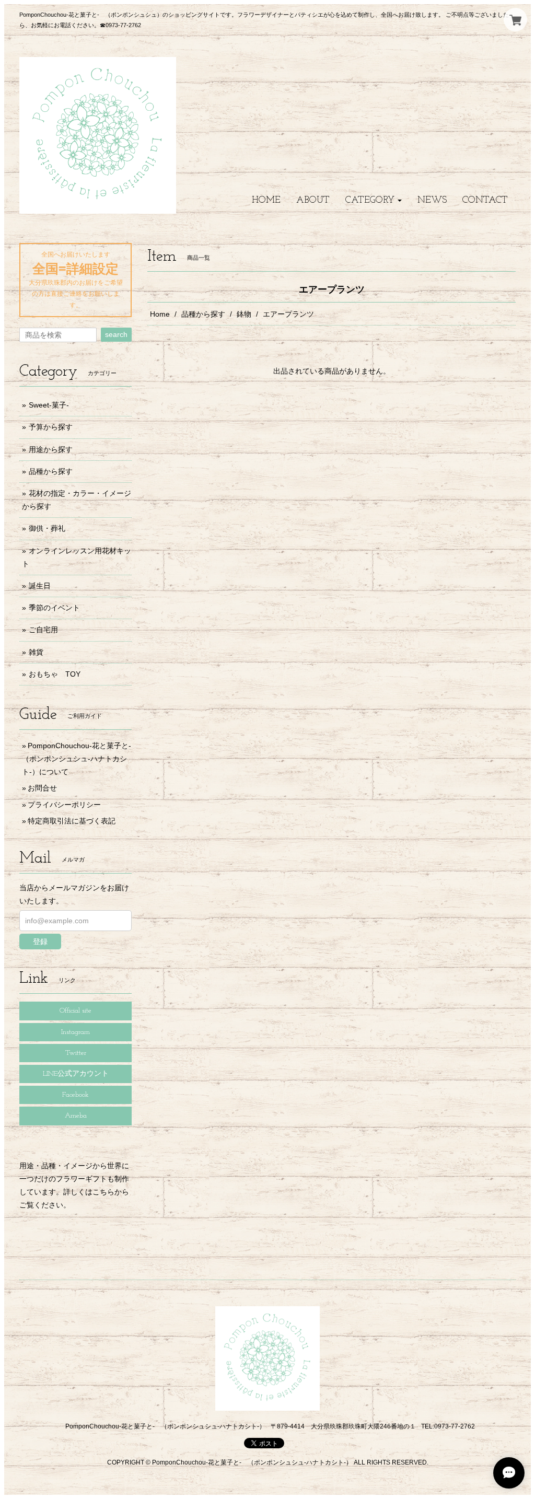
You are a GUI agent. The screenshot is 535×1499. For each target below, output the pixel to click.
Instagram (75, 1032)
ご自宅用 (43, 629)
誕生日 (40, 586)
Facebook (75, 1095)
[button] (374, 200)
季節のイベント (54, 607)
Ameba (76, 1116)
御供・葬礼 (47, 528)
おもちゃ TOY (54, 674)
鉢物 (244, 314)
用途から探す (51, 449)
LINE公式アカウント (76, 1074)
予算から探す (51, 427)
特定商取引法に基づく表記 (71, 821)
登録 (40, 941)
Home (160, 314)
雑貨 (36, 652)
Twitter (75, 1053)
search (116, 334)
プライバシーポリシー (64, 804)
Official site (75, 1011)
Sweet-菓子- (49, 405)
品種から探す (203, 314)
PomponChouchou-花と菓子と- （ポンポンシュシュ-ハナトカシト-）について (80, 758)
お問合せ (42, 788)
